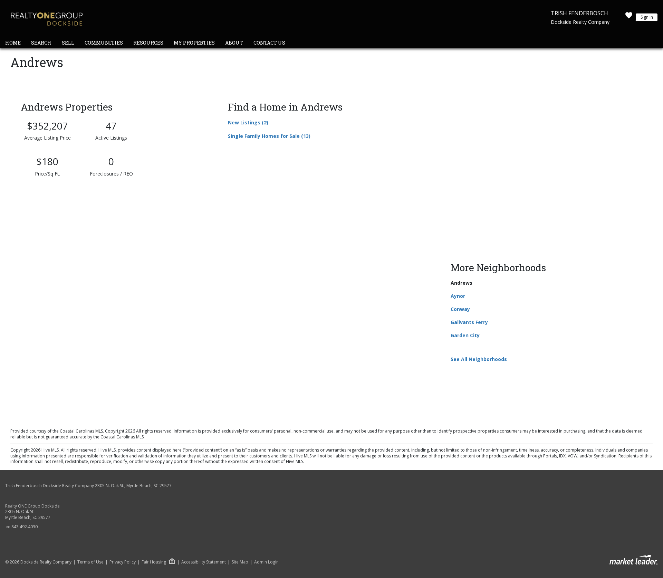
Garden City (465, 335)
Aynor (458, 296)
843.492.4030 (24, 527)
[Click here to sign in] (629, 17)
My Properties (194, 42)
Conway (460, 309)
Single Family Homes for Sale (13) (269, 136)
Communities (104, 42)
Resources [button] (148, 42)
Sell (68, 42)
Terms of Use (90, 562)
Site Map (240, 562)
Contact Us (269, 42)
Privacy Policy (122, 562)
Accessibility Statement (203, 562)
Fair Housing (154, 562)
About (234, 42)
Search (41, 42)
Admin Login (266, 562)
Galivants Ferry (469, 322)
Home (13, 42)
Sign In (647, 17)
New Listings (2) (248, 122)
